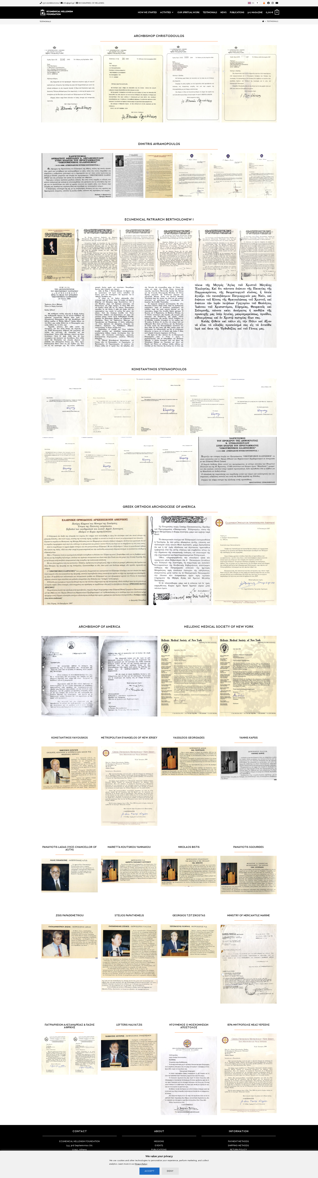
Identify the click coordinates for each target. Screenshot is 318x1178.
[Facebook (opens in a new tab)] (268, 3)
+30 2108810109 (50, 3)
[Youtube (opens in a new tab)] (276, 3)
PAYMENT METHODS (238, 1141)
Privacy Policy (141, 1164)
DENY (170, 1171)
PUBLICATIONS (159, 1150)
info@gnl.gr (68, 3)
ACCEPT (149, 1171)
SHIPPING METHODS (238, 1145)
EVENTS (159, 1145)
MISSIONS (159, 1141)
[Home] (263, 21)
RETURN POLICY (238, 1150)
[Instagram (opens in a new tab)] (273, 3)
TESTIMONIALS (272, 21)
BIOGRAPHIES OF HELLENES (91, 3)
